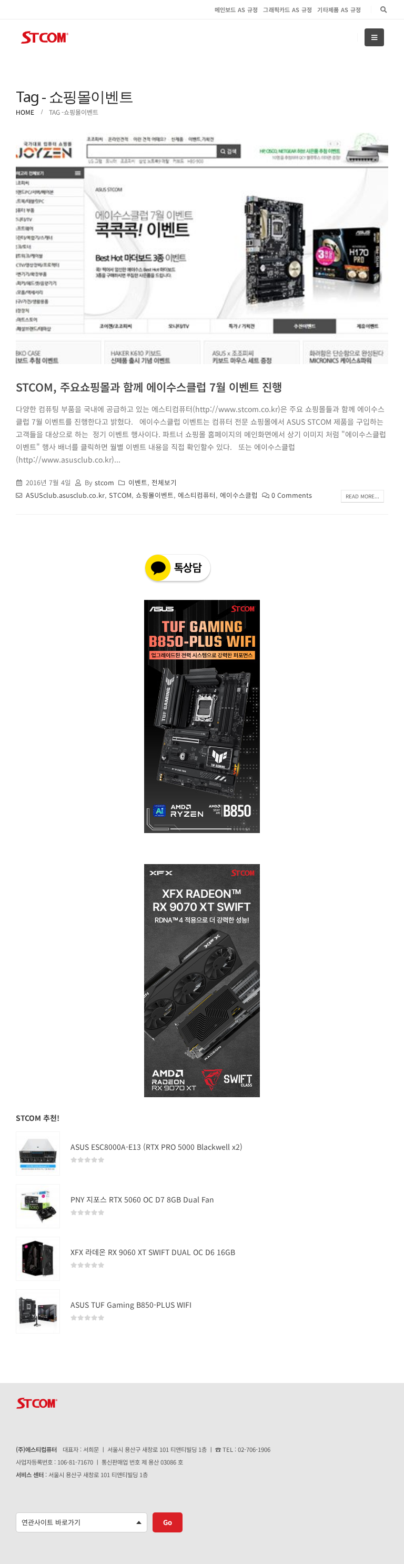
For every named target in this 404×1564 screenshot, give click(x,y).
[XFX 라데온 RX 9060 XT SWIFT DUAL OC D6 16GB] (38, 1259)
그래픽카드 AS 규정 (287, 9)
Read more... (362, 496)
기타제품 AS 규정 (339, 9)
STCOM (120, 495)
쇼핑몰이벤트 (155, 495)
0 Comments (291, 495)
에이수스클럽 (239, 495)
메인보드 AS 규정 (236, 9)
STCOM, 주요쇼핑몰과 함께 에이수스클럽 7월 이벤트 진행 (149, 387)
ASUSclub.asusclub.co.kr (65, 495)
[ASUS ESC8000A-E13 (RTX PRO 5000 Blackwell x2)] (38, 1153)
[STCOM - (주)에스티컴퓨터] (45, 37)
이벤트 (137, 482)
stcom (104, 482)
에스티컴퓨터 (197, 495)
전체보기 (164, 482)
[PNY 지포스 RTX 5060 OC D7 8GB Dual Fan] (38, 1206)
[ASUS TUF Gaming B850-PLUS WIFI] (38, 1311)
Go (167, 1522)
